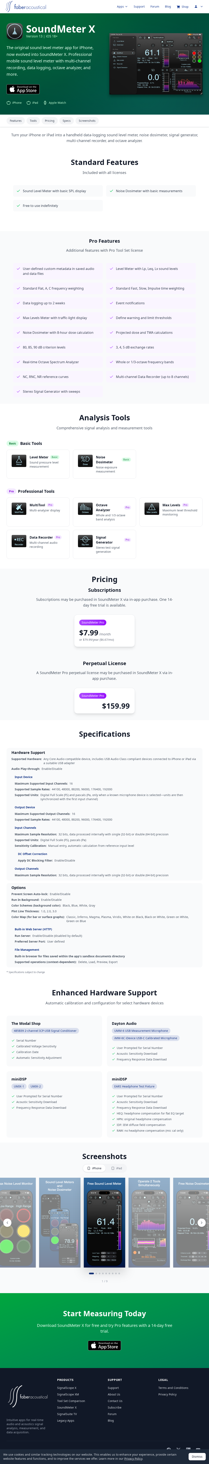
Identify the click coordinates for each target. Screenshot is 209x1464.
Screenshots (87, 121)
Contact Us (115, 1401)
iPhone (96, 1168)
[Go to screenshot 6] (109, 1273)
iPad (119, 1168)
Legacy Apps (65, 1420)
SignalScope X (66, 1388)
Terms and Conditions (173, 1388)
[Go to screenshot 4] (103, 1273)
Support (139, 6)
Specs (67, 121)
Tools (33, 121)
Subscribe (114, 1407)
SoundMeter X (67, 1407)
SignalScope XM (68, 1394)
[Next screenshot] (202, 1223)
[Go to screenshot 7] (112, 1273)
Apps (120, 6)
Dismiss (197, 1456)
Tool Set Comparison (71, 1401)
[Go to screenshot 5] (106, 1273)
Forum (154, 6)
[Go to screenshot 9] (119, 1273)
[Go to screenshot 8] (116, 1273)
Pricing (49, 121)
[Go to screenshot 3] (99, 1273)
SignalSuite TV (67, 1414)
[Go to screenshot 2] (96, 1273)
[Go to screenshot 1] (91, 1273)
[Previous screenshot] (7, 1223)
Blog (168, 6)
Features (16, 121)
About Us (114, 1394)
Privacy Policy (167, 1394)
